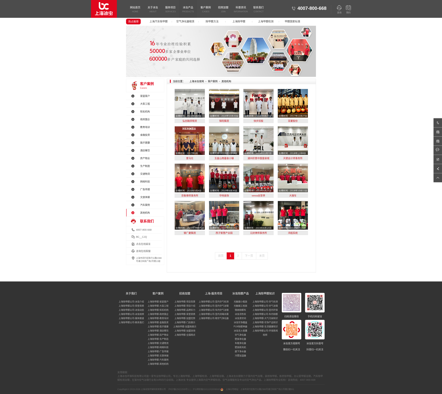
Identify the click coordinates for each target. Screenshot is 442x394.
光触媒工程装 (240, 305)
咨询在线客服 (143, 251)
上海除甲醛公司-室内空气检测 (214, 301)
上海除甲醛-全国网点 (184, 334)
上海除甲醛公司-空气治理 (265, 305)
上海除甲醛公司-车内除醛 (265, 314)
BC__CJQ (141, 236)
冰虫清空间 (240, 318)
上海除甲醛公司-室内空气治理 (214, 305)
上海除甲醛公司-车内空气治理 (214, 310)
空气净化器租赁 (185, 21)
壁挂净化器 (240, 339)
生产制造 (145, 166)
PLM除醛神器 (240, 326)
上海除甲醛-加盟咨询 (184, 330)
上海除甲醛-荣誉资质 (184, 314)
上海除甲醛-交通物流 (158, 343)
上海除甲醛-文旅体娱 (158, 355)
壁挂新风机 (240, 347)
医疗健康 (145, 142)
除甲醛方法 (212, 21)
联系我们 (258, 9)
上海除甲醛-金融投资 (158, 322)
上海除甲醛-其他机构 (158, 364)
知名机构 (145, 111)
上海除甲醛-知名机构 (158, 310)
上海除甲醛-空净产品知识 (265, 322)
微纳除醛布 (240, 310)
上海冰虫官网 (196, 81)
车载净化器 (240, 343)
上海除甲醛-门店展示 (184, 322)
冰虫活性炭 (240, 314)
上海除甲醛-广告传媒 (158, 351)
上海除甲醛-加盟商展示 (184, 326)
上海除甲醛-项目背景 (184, 301)
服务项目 (170, 9)
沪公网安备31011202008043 (206, 389)
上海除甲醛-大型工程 (158, 305)
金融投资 (145, 134)
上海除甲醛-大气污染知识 (265, 318)
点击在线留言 (143, 244)
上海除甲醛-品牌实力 (184, 310)
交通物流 (145, 173)
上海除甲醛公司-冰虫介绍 (131, 301)
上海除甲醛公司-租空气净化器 (214, 318)
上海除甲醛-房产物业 (158, 334)
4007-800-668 (144, 229)
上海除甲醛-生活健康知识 (265, 326)
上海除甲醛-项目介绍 (184, 305)
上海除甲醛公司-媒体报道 (131, 318)
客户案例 (205, 9)
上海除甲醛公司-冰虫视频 (131, 314)
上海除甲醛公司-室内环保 (265, 310)
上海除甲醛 (238, 21)
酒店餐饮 (145, 150)
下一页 (249, 255)
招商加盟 (223, 9)
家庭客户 (145, 96)
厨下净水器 (240, 351)
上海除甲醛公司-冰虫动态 (131, 310)
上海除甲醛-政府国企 (158, 314)
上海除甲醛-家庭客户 (158, 301)
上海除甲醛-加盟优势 (184, 318)
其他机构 (145, 212)
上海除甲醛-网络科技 (158, 347)
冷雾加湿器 (240, 355)
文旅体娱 (145, 197)
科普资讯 (241, 9)
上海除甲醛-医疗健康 (158, 326)
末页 (262, 255)
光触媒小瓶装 (240, 301)
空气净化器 (240, 334)
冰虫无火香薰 (240, 330)
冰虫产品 (188, 9)
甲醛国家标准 (292, 21)
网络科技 (145, 181)
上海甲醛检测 (265, 21)
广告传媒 (145, 189)
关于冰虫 (153, 9)
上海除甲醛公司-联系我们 (131, 322)
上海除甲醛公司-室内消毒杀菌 (214, 314)
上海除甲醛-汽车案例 (158, 359)
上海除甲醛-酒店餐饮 (158, 330)
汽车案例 (145, 204)
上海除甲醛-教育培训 (158, 318)
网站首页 (135, 9)
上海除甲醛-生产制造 (158, 339)
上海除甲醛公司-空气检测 (265, 301)
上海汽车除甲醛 (159, 21)
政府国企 (145, 119)
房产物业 (145, 158)
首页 (221, 255)
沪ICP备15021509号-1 (179, 389)
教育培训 (145, 127)
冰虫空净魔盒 (240, 322)
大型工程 (145, 103)
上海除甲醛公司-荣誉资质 (131, 305)
